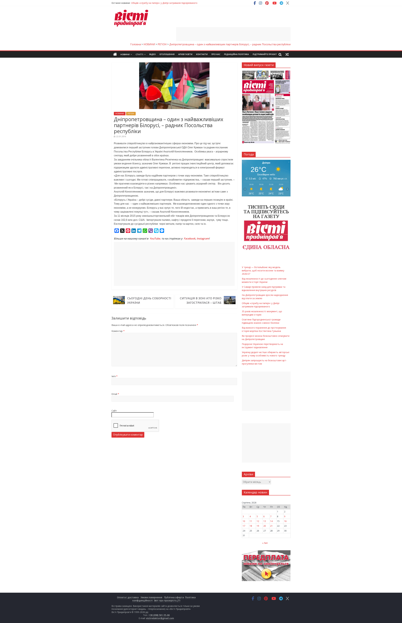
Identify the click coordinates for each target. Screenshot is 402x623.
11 (251, 521)
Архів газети (185, 54)
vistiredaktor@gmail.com (160, 618)
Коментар (118, 330)
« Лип (265, 542)
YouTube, (155, 238)
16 (285, 521)
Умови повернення (151, 597)
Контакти (202, 54)
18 (251, 525)
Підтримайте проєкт (265, 54)
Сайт (114, 410)
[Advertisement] (233, 34)
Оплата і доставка (128, 597)
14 (271, 521)
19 (258, 525)
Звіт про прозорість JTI (167, 600)
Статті (139, 54)
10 (244, 521)
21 (271, 525)
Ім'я (114, 376)
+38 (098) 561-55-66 (159, 615)
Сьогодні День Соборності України (149, 300)
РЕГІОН (131, 113)
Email (115, 393)
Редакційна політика (236, 54)
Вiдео (152, 54)
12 (258, 521)
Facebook (189, 238)
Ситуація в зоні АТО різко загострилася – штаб (200, 300)
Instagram (203, 238)
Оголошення (166, 54)
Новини (125, 54)
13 (264, 521)
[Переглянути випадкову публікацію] (287, 54)
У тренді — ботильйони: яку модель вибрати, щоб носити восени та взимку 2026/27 (176, 2)
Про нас (215, 54)
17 (244, 525)
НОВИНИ (119, 113)
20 (264, 525)
